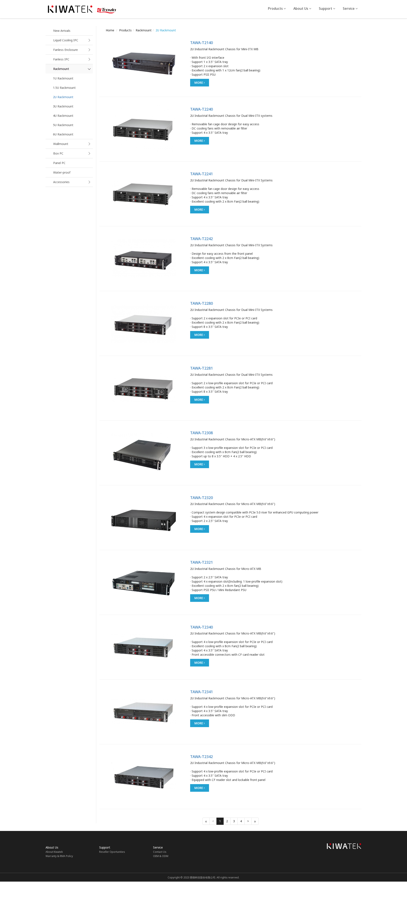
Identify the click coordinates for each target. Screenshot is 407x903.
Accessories (61, 182)
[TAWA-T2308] (143, 453)
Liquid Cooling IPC (65, 40)
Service (349, 8)
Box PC (58, 153)
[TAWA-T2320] (143, 518)
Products (276, 8)
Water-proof (61, 172)
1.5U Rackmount (64, 88)
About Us (301, 8)
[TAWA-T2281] (143, 388)
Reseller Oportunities (112, 852)
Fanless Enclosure (65, 50)
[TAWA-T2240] (143, 129)
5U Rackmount (63, 125)
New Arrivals (61, 31)
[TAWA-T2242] (143, 259)
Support (326, 8)
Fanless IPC (61, 59)
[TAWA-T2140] (143, 63)
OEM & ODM (160, 856)
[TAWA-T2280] (143, 323)
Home (110, 30)
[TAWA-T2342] (143, 777)
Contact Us (159, 852)
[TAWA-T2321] (143, 582)
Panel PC (59, 163)
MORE (199, 83)
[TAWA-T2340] (143, 647)
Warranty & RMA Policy (59, 856)
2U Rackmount (63, 97)
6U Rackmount (63, 134)
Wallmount (60, 144)
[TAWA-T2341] (143, 712)
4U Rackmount (63, 116)
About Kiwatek (54, 852)
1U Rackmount (63, 78)
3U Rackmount (63, 106)
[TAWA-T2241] (143, 194)
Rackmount (61, 69)
